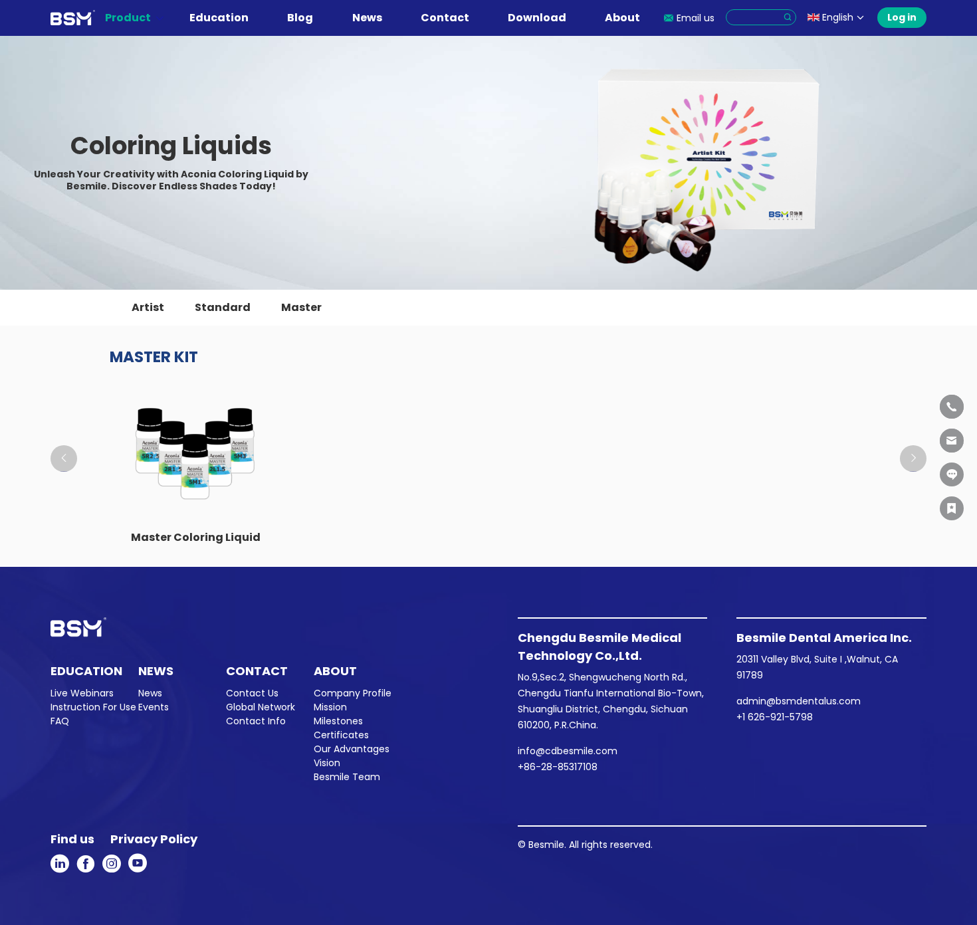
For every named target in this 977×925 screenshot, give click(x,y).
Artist (148, 307)
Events (153, 707)
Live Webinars (82, 693)
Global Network (260, 707)
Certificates (341, 735)
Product (128, 17)
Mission (330, 707)
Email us (695, 18)
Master (301, 307)
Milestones (338, 721)
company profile (352, 693)
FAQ (60, 721)
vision (327, 763)
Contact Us (252, 693)
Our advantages (351, 749)
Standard (223, 307)
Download (537, 17)
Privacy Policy (153, 839)
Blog (300, 17)
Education (219, 17)
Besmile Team (347, 776)
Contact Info (256, 721)
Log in (902, 17)
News (367, 17)
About (622, 17)
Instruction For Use (93, 707)
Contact (445, 17)
